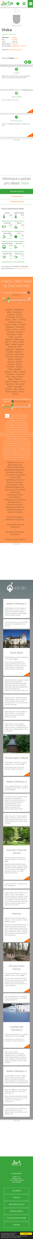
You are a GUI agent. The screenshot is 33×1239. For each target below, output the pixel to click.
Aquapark (12, 420)
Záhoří (10, 386)
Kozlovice (10, 332)
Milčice (21, 342)
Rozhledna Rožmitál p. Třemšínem (15, 533)
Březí (9, 312)
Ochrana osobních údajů (16, 1218)
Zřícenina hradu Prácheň (15, 539)
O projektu (16, 1191)
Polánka (10, 362)
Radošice (18, 369)
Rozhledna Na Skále (14, 472)
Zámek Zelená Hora (15, 467)
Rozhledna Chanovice (14, 480)
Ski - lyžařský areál (12, 425)
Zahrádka (18, 386)
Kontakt (16, 1225)
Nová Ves (19, 352)
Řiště (16, 371)
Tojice (10, 379)
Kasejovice (10, 327)
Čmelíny (14, 37)
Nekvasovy (10, 349)
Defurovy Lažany (15, 322)
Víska (7, 29)
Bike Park (7, 453)
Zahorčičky (19, 384)
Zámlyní (8, 389)
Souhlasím (26, 1233)
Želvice (21, 391)
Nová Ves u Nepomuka (14, 354)
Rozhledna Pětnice (15, 494)
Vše (7, 416)
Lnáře (10, 337)
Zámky (15, 439)
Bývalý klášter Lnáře (14, 484)
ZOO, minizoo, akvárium (19, 416)
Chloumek (10, 317)
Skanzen (24, 425)
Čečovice (10, 314)
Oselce (10, 359)
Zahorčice (10, 384)
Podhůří (18, 359)
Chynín (8, 319)
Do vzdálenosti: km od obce (14, 293)
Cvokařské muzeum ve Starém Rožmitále (15, 510)
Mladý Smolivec (17, 344)
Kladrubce (20, 327)
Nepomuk (15, 44)
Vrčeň (23, 381)
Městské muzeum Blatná (15, 499)
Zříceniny (24, 439)
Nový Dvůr (19, 357)
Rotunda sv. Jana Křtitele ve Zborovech (15, 490)
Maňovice (9, 339)
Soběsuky (20, 374)
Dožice (7, 324)
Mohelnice (12, 347)
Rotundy (26, 443)
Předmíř (19, 366)
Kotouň (15, 329)
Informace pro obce (16, 1204)
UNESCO (21, 420)
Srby (8, 376)
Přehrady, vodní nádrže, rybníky (16, 430)
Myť (19, 347)
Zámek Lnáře (15, 477)
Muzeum (26, 453)
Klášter (8, 329)
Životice (15, 394)
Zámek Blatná (14, 497)
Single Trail (16, 453)
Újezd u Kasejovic (12, 381)
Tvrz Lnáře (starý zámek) (15, 475)
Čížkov (14, 319)
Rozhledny (28, 434)
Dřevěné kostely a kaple (12, 443)
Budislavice (17, 312)
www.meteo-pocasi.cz (22, 268)
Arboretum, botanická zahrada (11, 434)
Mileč (7, 344)
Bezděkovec (19, 309)
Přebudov (10, 366)
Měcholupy (19, 339)
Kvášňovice (11, 334)
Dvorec (14, 324)
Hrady (8, 439)
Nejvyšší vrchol (24, 448)
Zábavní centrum (10, 457)
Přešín (10, 369)
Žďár (15, 389)
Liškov (19, 334)
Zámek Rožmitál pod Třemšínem (15, 525)
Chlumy (19, 317)
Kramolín (19, 332)
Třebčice (17, 379)
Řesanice (8, 371)
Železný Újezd (11, 391)
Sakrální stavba (24, 457)
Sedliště (22, 371)
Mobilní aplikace (16, 1211)
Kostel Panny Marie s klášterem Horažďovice (15, 518)
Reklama (16, 1197)
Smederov (10, 374)
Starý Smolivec (17, 376)
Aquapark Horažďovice (14, 507)
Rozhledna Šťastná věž (14, 487)
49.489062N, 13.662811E (19, 46)
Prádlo (19, 364)
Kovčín (22, 329)
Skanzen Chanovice (14, 482)
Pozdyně (11, 364)
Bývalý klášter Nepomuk (14, 470)
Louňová (17, 337)
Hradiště (22, 324)
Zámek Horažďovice (15, 504)
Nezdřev (10, 352)
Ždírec (21, 389)
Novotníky (10, 357)
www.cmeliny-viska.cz (16, 50)
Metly (14, 342)
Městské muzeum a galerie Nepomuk (15, 463)
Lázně (14, 448)
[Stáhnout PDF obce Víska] (25, 62)
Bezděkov (9, 309)
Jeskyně (6, 448)
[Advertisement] (16, 158)
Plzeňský (14, 39)
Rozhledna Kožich (15, 502)
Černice (19, 314)
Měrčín (8, 342)
